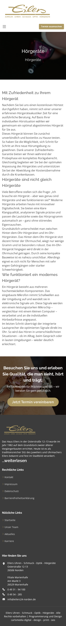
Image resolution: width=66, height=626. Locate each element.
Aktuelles (10, 534)
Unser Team (11, 527)
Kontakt (9, 477)
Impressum (11, 484)
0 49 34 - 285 (14, 594)
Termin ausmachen (51, 26)
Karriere (9, 541)
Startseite (10, 520)
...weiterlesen (14, 460)
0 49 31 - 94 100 (16, 589)
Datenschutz (12, 491)
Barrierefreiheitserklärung (19, 498)
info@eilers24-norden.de (21, 599)
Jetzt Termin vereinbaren (33, 402)
